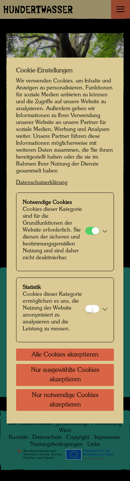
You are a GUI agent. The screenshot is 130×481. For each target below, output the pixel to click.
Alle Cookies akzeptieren (65, 355)
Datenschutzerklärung (42, 182)
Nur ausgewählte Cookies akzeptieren (65, 375)
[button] (105, 231)
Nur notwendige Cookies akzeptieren (65, 400)
